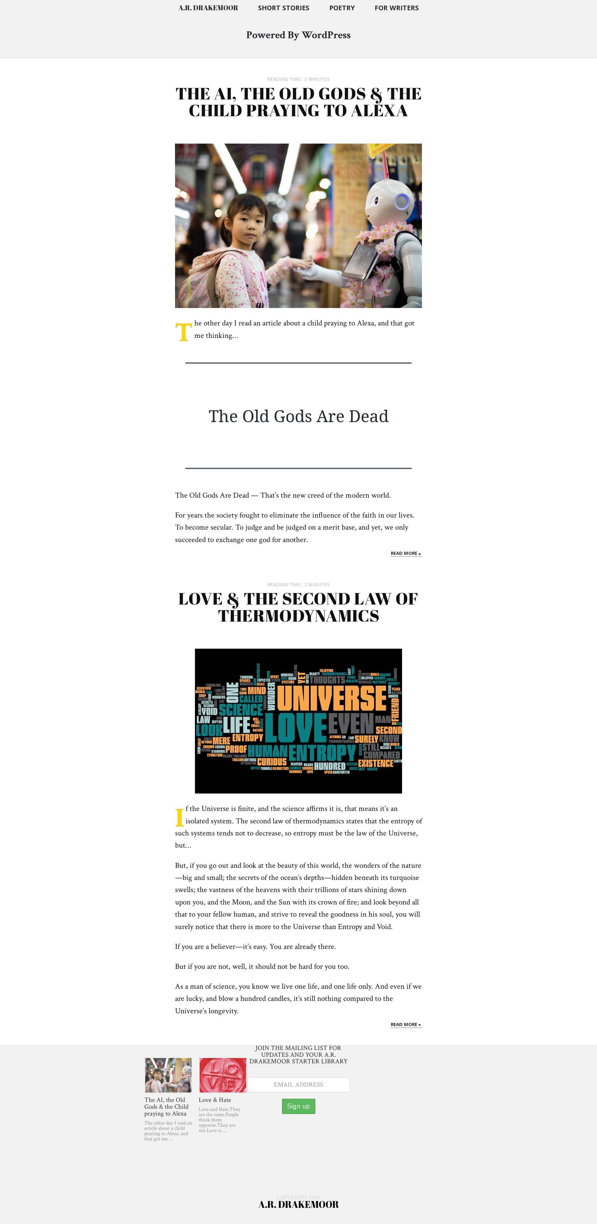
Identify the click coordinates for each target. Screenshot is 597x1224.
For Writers (397, 7)
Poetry (342, 7)
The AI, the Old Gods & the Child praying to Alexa (298, 101)
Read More (404, 553)
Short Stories (283, 7)
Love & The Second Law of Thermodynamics (298, 606)
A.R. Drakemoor (208, 7)
